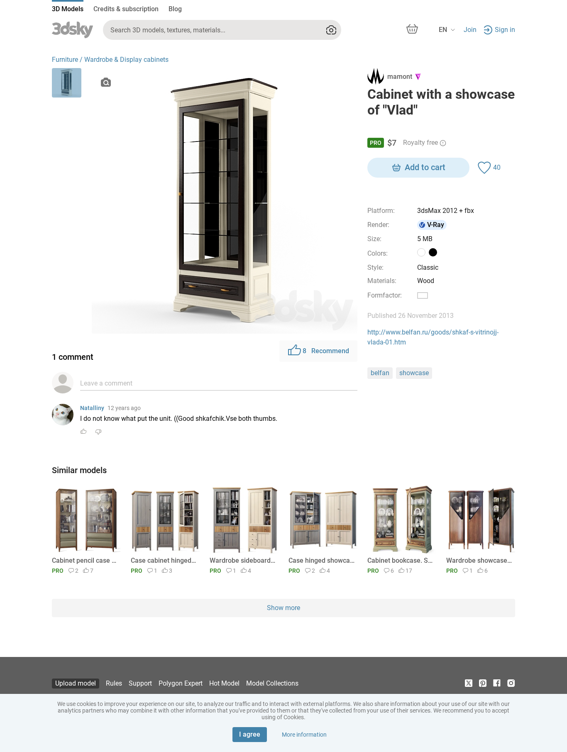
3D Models (67, 9)
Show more (283, 608)
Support (140, 683)
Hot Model (224, 683)
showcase (414, 373)
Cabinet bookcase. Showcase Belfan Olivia (400, 560)
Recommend (326, 351)
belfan (380, 373)
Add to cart (425, 167)
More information (304, 734)
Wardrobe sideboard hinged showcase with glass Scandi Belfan (243, 560)
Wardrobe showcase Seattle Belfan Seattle (479, 560)
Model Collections (272, 683)
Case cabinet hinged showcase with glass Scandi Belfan (164, 560)
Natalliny (92, 408)
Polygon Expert (181, 683)
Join (470, 30)
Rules (114, 683)
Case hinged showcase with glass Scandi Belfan (321, 560)
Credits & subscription (126, 9)
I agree (249, 734)
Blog (175, 9)
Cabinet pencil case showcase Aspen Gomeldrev (85, 560)
